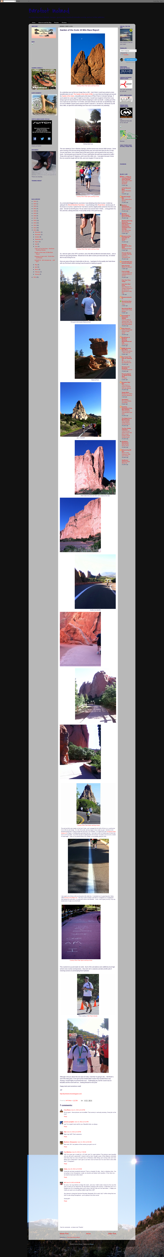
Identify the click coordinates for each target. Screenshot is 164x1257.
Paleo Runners (126, 328)
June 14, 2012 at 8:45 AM (84, 1142)
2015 (35, 223)
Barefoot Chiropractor (125, 205)
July (36, 244)
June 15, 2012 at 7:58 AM (79, 1152)
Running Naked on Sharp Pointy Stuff (126, 375)
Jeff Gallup (69, 1100)
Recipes (56, 22)
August (37, 241)
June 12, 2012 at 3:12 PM (81, 1121)
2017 (35, 218)
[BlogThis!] (86, 1101)
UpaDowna (125, 460)
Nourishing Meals (127, 308)
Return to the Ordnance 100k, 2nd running (126, 454)
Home (33, 22)
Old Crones (125, 344)
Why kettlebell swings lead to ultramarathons (126, 422)
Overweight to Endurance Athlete (126, 317)
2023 (35, 203)
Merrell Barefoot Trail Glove (76, 205)
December (38, 232)
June (36, 246)
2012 (35, 230)
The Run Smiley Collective (126, 429)
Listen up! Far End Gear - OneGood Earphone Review (44, 249)
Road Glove (101, 205)
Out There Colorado (92, 1016)
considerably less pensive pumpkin (127, 262)
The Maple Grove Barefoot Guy (127, 419)
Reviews (64, 22)
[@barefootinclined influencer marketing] (121, 61)
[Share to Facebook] (90, 1101)
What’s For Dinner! (127, 267)
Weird (123, 240)
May (36, 264)
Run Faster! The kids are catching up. (127, 358)
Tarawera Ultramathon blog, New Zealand (127, 408)
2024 (35, 201)
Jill (65, 1182)
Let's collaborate (131, 59)
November (38, 234)
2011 (34, 277)
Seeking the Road (126, 248)
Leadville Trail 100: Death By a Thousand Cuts (127, 256)
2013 (35, 227)
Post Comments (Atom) (73, 1237)
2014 (35, 225)
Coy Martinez (68, 1152)
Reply (65, 1116)
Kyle (65, 1132)
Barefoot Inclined (49, 10)
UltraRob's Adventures (125, 442)
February (37, 272)
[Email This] (85, 1101)
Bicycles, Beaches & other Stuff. (126, 246)
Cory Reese (67, 1110)
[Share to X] (88, 1101)
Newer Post (64, 1234)
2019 (35, 213)
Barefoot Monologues (125, 214)
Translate (125, 54)
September (38, 239)
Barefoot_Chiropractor (70, 1142)
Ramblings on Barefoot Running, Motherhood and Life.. (127, 340)
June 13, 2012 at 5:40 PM (74, 1132)
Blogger (92, 1244)
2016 (35, 220)
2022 (35, 206)
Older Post (112, 1234)
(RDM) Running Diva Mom (126, 349)
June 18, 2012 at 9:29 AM (75, 1169)
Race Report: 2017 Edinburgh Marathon (127, 182)
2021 (35, 208)
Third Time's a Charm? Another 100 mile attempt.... (127, 386)
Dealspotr (133, 62)
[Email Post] (81, 1100)
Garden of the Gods (68, 96)
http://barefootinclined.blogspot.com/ (71, 1094)
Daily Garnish (126, 265)
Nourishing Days (127, 301)
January (37, 274)
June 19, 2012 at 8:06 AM (73, 1182)
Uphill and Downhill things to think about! (127, 331)
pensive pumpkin (69, 1121)
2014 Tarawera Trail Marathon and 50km (127, 412)
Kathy (65, 1169)
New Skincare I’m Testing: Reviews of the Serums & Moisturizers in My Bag (127, 290)
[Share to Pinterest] (91, 1101)
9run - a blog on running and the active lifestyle (126, 178)
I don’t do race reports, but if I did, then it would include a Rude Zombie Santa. (127, 434)
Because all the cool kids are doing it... (126, 237)
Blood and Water (126, 216)
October (37, 237)
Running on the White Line (70, 897)
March (37, 269)
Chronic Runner (126, 253)
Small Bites (125, 399)
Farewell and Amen (127, 369)
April (36, 267)
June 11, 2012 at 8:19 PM (78, 1110)
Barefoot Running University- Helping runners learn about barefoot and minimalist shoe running (127, 225)
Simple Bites (125, 392)
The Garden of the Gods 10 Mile (83, 94)
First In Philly (125, 271)
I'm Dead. (124, 378)
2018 (35, 215)
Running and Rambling (125, 367)
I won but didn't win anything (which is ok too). (127, 274)
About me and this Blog (44, 22)
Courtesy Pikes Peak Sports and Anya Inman (88, 85)
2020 (35, 211)
